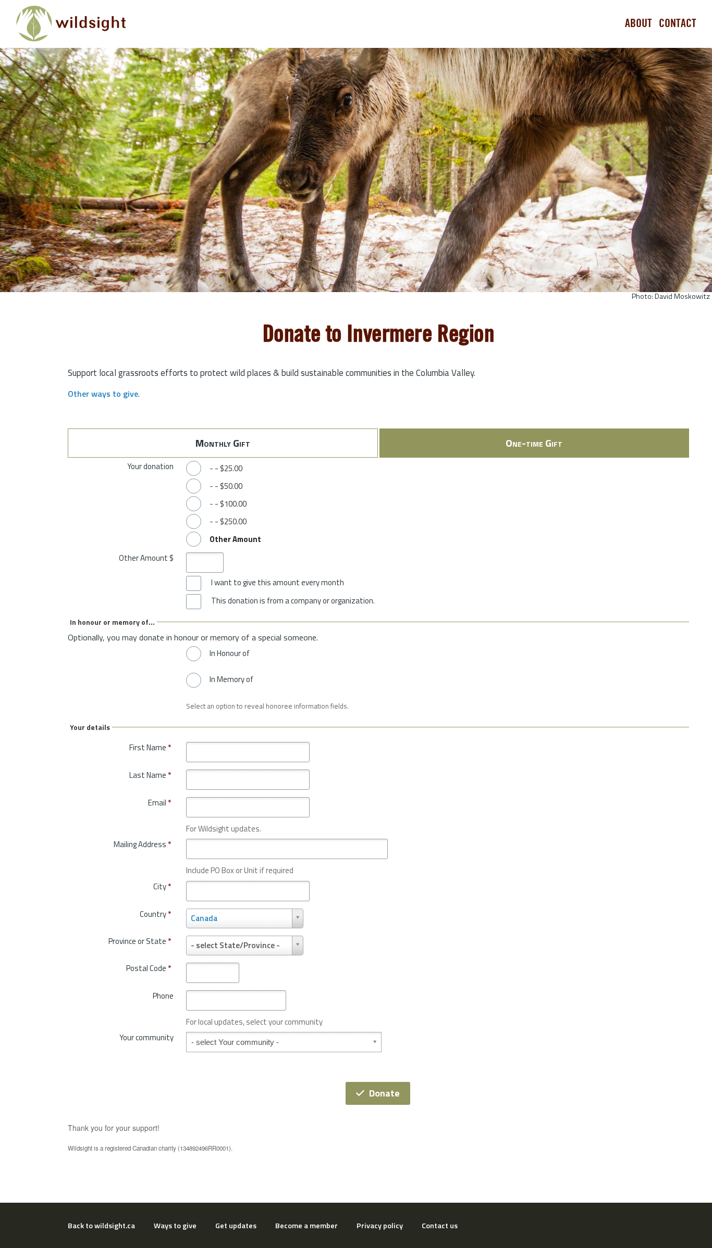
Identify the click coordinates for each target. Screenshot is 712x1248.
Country (155, 914)
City (162, 886)
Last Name (150, 775)
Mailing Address (142, 844)
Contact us (440, 1225)
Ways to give (175, 1225)
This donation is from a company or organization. (293, 601)
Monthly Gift (222, 443)
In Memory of (231, 679)
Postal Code (148, 968)
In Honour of (230, 653)
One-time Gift (534, 443)
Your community (146, 1037)
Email (159, 803)
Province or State (139, 941)
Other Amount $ (146, 558)
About (638, 23)
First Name (150, 747)
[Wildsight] (71, 23)
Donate (384, 1093)
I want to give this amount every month (277, 582)
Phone (163, 996)
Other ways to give (103, 393)
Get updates (235, 1225)
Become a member (306, 1225)
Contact (677, 23)
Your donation (150, 466)
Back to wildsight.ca (101, 1225)
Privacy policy (380, 1225)
